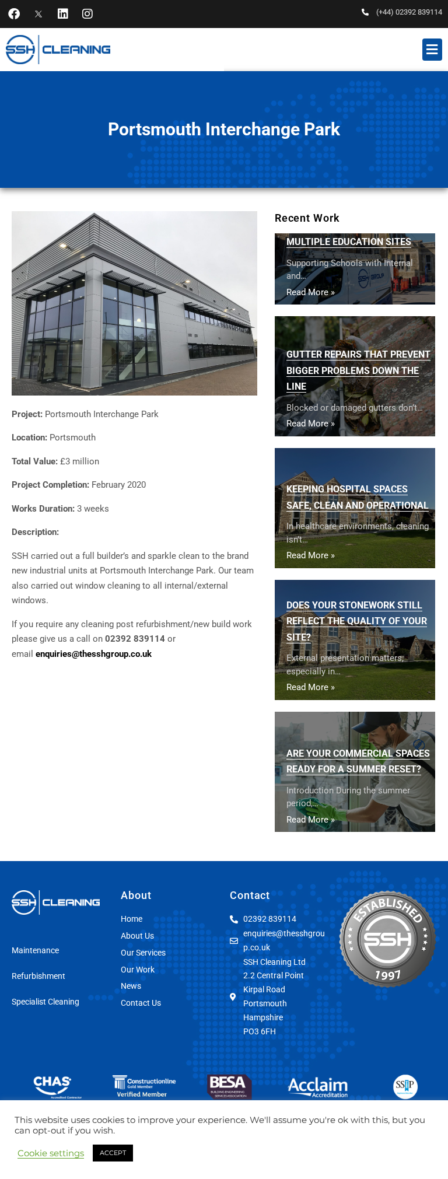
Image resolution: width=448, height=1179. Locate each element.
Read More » (310, 292)
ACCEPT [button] (113, 1153)
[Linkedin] (63, 14)
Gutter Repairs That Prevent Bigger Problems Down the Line (358, 370)
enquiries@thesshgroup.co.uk (94, 654)
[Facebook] (14, 14)
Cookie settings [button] (51, 1153)
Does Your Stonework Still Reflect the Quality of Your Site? (356, 621)
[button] (432, 50)
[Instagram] (87, 14)
